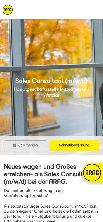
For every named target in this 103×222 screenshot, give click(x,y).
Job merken (28, 145)
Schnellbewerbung (74, 145)
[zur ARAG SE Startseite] (21, 10)
